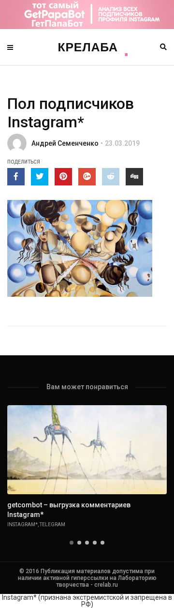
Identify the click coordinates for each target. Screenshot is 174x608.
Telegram (52, 524)
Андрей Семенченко (65, 143)
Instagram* (22, 524)
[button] (71, 543)
